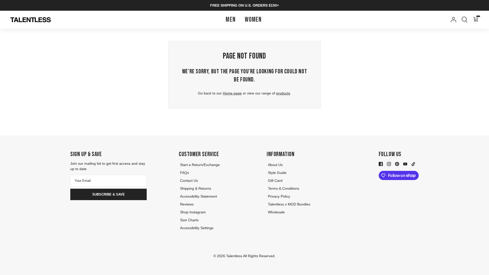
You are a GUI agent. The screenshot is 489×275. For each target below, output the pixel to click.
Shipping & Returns (195, 188)
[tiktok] (413, 164)
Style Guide (277, 173)
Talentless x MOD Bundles (289, 204)
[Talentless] (30, 20)
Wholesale (276, 212)
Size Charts (189, 220)
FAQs (184, 173)
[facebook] (381, 164)
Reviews (187, 204)
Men (231, 20)
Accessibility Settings (196, 228)
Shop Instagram (193, 212)
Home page (232, 93)
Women (253, 20)
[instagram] (389, 164)
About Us (275, 165)
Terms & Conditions (283, 188)
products (283, 93)
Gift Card (275, 180)
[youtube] (405, 164)
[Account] (452, 20)
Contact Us (189, 180)
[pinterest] (397, 164)
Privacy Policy (279, 196)
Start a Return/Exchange (200, 165)
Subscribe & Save (108, 194)
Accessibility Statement (198, 196)
